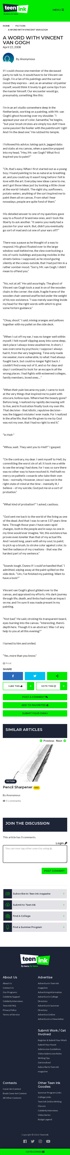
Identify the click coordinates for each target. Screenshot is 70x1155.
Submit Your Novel (47, 1044)
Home (6, 25)
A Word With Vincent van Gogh (28, 29)
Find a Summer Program (27, 927)
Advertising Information (50, 992)
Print (8, 663)
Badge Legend (45, 1119)
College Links (44, 1097)
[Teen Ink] (17, 9)
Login (60, 843)
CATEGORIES (34, 1151)
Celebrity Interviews (13, 1001)
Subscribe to (31, 893)
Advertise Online (46, 1014)
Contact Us (8, 987)
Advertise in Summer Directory (48, 1007)
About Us (7, 983)
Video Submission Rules (50, 1053)
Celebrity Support (11, 996)
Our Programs (10, 992)
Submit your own (34, 713)
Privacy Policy (9, 1010)
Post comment (54, 870)
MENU (57, 10)
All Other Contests (12, 1097)
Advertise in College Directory (48, 999)
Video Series (44, 1115)
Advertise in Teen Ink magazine (48, 985)
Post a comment (33, 697)
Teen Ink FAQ (9, 1005)
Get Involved (44, 1062)
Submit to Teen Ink (24, 904)
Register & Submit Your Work (52, 1040)
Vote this (52, 686)
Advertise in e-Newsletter (51, 1019)
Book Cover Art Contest (15, 1093)
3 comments (13, 801)
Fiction (20, 25)
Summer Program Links (49, 1092)
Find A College (21, 916)
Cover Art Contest (12, 1089)
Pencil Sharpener (17, 787)
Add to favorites (33, 705)
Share (7, 669)
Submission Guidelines (49, 1049)
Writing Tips (44, 1058)
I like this (19, 686)
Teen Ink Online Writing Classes (49, 1103)
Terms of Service (11, 1014)
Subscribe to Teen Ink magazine (48, 1069)
